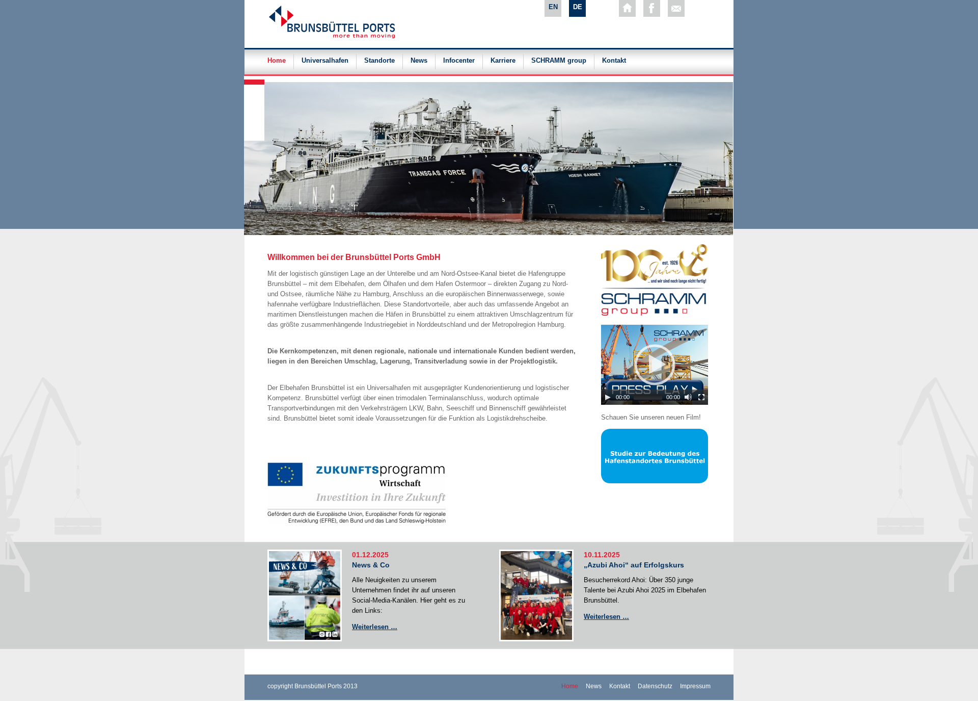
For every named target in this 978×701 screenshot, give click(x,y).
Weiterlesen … (374, 627)
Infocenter (459, 60)
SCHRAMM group (558, 60)
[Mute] (688, 397)
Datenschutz (655, 686)
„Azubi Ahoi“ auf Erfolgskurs (634, 565)
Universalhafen (325, 60)
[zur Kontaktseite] (676, 8)
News (419, 60)
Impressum (695, 686)
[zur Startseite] (627, 8)
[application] (654, 365)
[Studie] (654, 481)
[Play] (608, 397)
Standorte (379, 60)
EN (553, 7)
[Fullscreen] (701, 397)
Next (255, 79)
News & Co (371, 565)
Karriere (503, 60)
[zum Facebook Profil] (651, 8)
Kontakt (614, 60)
